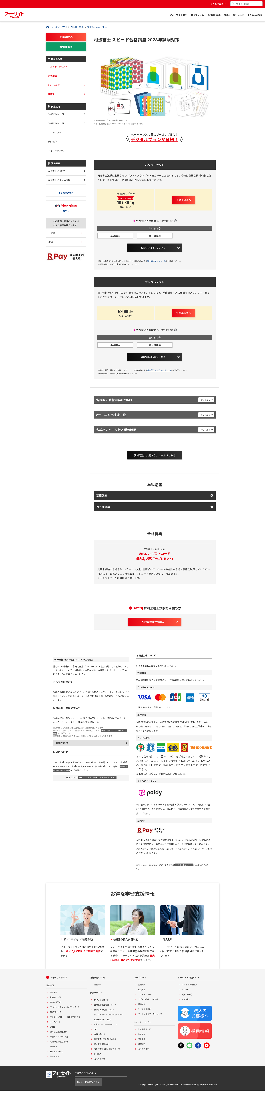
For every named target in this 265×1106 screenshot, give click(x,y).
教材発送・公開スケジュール (159, 370)
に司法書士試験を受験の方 (157, 608)
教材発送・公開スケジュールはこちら (155, 455)
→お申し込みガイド (184, 865)
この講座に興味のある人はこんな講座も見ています (66, 223)
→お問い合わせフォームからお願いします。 (97, 777)
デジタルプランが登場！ (154, 139)
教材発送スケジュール (156, 261)
